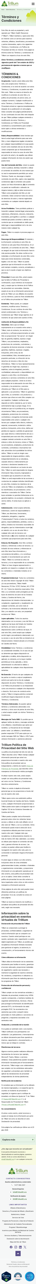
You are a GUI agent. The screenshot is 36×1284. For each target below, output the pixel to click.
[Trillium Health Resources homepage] (9, 4)
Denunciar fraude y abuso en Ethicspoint (18, 1264)
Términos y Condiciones (18, 1262)
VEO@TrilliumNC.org (20, 1199)
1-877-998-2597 (19, 1185)
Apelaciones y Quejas (18, 1214)
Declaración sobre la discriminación (18, 1239)
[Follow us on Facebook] (11, 1247)
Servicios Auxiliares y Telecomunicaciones (18, 1235)
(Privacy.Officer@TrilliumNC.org (13, 1105)
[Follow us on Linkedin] (20, 1247)
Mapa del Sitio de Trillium (18, 1242)
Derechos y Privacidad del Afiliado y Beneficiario (18, 1211)
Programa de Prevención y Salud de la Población (18, 1221)
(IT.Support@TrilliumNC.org (11, 1099)
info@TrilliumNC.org (8, 1159)
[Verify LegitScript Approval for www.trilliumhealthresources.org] (6, 1276)
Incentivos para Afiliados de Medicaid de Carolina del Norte (18, 1231)
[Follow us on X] (25, 1247)
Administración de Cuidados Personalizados (18, 1224)
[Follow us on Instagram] (15, 1247)
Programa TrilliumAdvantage (18, 1227)
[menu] (33, 3)
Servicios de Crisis (18, 1217)
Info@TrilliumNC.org (19, 1192)
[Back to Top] (18, 1253)
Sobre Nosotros (10, 9)
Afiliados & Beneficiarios (18, 1208)
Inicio (2, 9)
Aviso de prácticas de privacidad (18, 1266)
